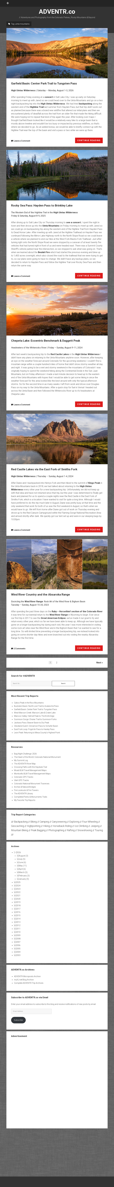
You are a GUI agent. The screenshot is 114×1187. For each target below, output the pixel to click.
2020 (18, 899)
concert (49, 97)
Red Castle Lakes (60, 354)
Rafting (71, 830)
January (24, 879)
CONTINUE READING (90, 141)
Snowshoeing (84, 830)
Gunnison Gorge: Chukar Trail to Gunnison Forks (35, 719)
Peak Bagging (38, 830)
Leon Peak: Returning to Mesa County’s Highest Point (37, 732)
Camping (44, 821)
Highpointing (33, 826)
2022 (18, 892)
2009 (18, 935)
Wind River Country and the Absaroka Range (57, 564)
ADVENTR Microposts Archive (27, 976)
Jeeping (95, 826)
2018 (18, 905)
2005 (18, 948)
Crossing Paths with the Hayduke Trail (30, 767)
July (22, 859)
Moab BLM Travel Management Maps (30, 770)
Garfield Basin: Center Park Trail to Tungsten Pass (57, 53)
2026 (18, 852)
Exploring (74, 821)
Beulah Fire (44, 252)
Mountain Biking (19, 830)
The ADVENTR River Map (25, 764)
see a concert (73, 222)
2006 (18, 945)
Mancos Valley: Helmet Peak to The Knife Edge (34, 716)
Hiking (46, 826)
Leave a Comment (22, 141)
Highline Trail (37, 107)
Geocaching (17, 826)
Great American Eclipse (53, 618)
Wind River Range (34, 601)
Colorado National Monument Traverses (31, 783)
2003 (18, 955)
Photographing (56, 830)
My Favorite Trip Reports (24, 800)
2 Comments (19, 648)
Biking (33, 821)
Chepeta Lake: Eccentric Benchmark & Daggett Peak (57, 310)
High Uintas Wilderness (23, 90)
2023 (18, 889)
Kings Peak (94, 483)
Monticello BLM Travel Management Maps (32, 774)
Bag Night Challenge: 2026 (25, 754)
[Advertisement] (57, 1082)
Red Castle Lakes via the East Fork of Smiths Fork (57, 439)
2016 (18, 912)
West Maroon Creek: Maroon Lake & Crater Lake (34, 713)
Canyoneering (59, 821)
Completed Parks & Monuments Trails (30, 797)
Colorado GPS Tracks (23, 777)
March (23, 872)
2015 (18, 915)
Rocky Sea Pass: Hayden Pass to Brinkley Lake (57, 175)
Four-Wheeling (90, 821)
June (22, 862)
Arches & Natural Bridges (25, 787)
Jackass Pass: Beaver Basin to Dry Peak (31, 723)
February (24, 876)
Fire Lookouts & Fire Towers (26, 790)
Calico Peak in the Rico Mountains (29, 703)
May (23, 866)
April (22, 869)
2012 (18, 925)
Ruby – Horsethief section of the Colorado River (77, 611)
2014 (18, 919)
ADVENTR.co (57, 11)
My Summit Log (21, 760)
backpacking (85, 103)
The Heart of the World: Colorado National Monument (37, 757)
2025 (18, 882)
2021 (18, 895)
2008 (18, 939)
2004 (18, 952)
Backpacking (21, 821)
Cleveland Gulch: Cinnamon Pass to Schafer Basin (36, 726)
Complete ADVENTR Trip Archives (28, 983)
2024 (18, 885)
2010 (18, 932)
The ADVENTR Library (23, 793)
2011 (18, 929)
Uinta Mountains (50, 225)
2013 (18, 922)
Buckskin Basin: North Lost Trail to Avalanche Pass (36, 706)
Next (98, 662)
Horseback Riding (62, 826)
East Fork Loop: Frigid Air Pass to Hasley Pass (34, 729)
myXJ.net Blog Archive (24, 980)
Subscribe (18, 1020)
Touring (99, 830)
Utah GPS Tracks (21, 780)
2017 (18, 909)
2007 (18, 942)
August (23, 856)
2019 (18, 902)
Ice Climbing (81, 826)
